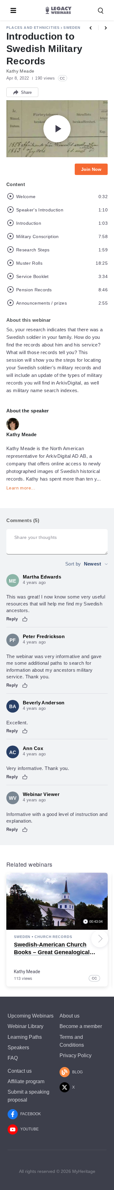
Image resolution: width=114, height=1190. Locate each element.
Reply (12, 619)
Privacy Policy (76, 1055)
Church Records (53, 937)
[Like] (25, 619)
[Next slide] (99, 938)
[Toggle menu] (13, 10)
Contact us (20, 1071)
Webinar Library (25, 1026)
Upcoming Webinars (31, 1016)
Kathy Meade (27, 971)
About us (69, 1016)
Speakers (18, 1047)
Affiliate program (26, 1081)
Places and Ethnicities (33, 27)
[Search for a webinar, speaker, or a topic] (100, 10)
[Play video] (57, 128)
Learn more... (20, 487)
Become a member (81, 1026)
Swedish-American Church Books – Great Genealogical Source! (52, 952)
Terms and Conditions (72, 1041)
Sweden (71, 27)
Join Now (91, 169)
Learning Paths (25, 1037)
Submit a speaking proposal (28, 1096)
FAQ (13, 1058)
